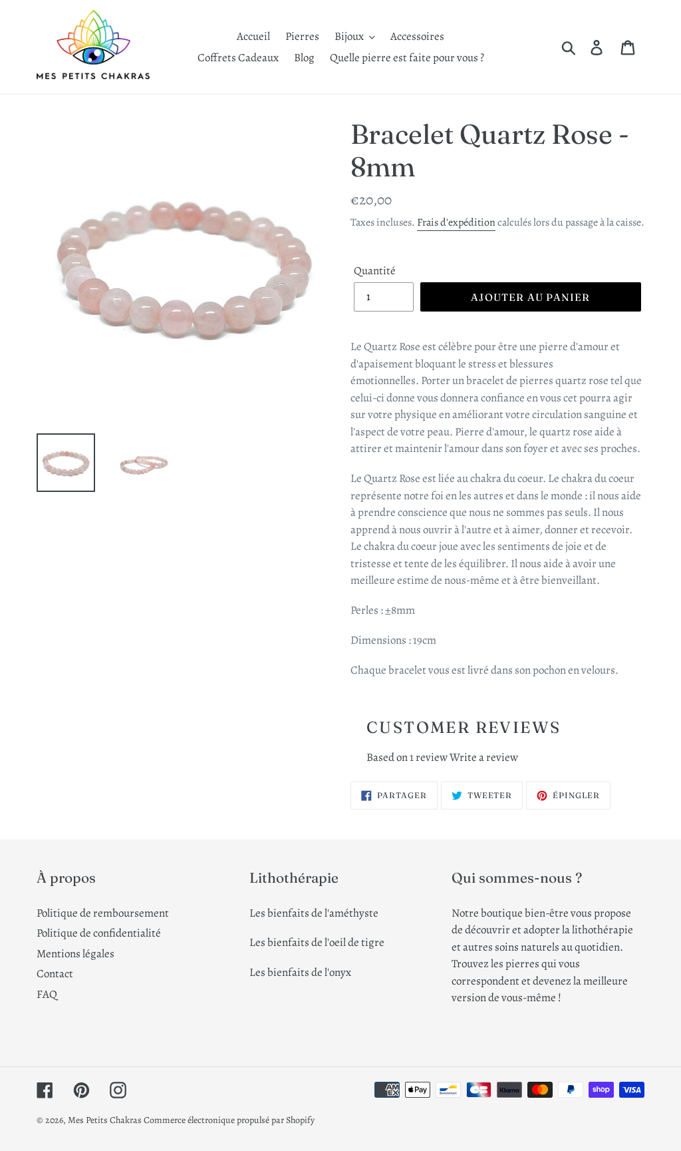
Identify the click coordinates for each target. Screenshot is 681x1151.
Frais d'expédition (456, 222)
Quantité (375, 270)
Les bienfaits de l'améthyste (313, 913)
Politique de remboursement (103, 913)
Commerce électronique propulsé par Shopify (229, 1120)
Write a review (484, 757)
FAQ (47, 994)
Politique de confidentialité (99, 933)
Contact (55, 973)
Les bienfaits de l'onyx (300, 972)
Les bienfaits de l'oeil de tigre (316, 942)
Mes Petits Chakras (105, 1120)
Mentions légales (75, 953)
